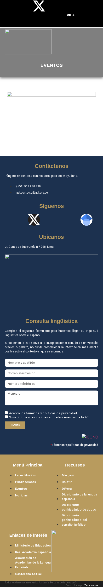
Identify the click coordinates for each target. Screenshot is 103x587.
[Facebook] (22, 6)
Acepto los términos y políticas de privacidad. (43, 413)
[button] (75, 42)
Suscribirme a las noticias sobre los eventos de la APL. (50, 417)
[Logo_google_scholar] (86, 220)
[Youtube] (56, 6)
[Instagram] (56, 19)
